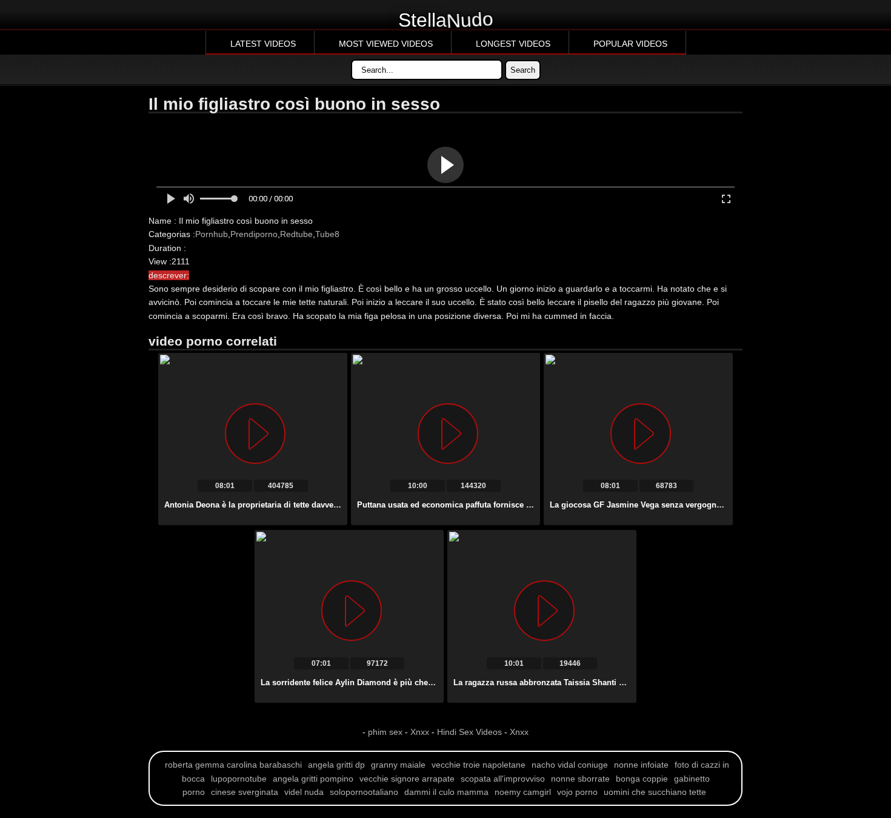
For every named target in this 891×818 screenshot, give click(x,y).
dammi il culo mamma (446, 792)
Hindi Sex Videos (469, 732)
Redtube (296, 234)
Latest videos (263, 44)
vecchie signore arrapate (407, 778)
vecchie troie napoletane (479, 764)
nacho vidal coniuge (570, 764)
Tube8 (327, 234)
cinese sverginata (244, 792)
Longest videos (513, 44)
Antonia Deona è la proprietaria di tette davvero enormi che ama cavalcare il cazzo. (320, 504)
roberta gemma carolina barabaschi (233, 764)
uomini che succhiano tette (655, 792)
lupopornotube (239, 778)
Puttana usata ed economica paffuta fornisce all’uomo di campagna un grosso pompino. (523, 504)
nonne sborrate (580, 778)
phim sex (386, 732)
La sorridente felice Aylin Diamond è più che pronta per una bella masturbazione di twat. (427, 682)
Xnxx (419, 732)
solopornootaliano (364, 792)
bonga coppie (642, 778)
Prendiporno (254, 234)
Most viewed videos (386, 44)
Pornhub (211, 234)
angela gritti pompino (313, 778)
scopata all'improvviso (503, 778)
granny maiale (398, 764)
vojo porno (577, 792)
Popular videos (630, 44)
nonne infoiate (641, 764)
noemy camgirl (523, 792)
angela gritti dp (336, 764)
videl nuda (304, 792)
